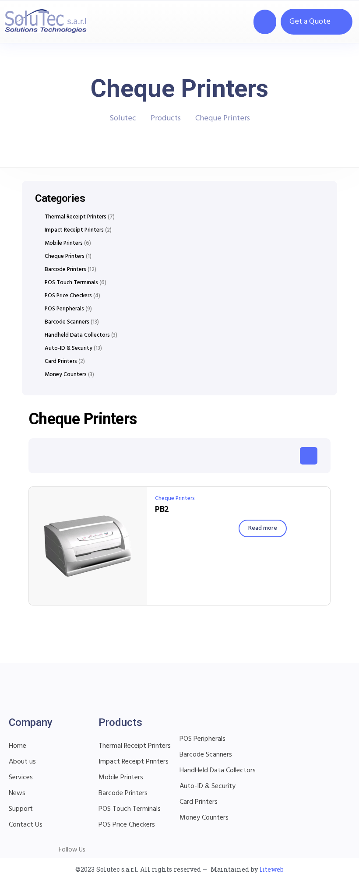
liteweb (272, 869)
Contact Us (25, 825)
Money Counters (66, 374)
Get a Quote (310, 21)
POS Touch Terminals (71, 282)
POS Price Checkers (68, 295)
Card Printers (61, 361)
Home (17, 746)
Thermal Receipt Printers (75, 217)
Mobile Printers (64, 243)
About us (22, 761)
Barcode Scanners (67, 322)
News (17, 793)
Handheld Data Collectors (77, 335)
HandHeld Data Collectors (218, 770)
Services (21, 777)
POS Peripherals (64, 309)
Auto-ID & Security (68, 348)
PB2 (162, 509)
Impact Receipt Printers (74, 230)
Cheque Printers (175, 498)
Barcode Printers (65, 269)
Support (21, 809)
